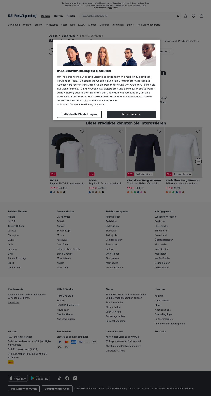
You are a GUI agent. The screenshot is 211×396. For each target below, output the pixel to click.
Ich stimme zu (131, 114)
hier (86, 100)
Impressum (99, 105)
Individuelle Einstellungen (79, 114)
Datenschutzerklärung (81, 105)
